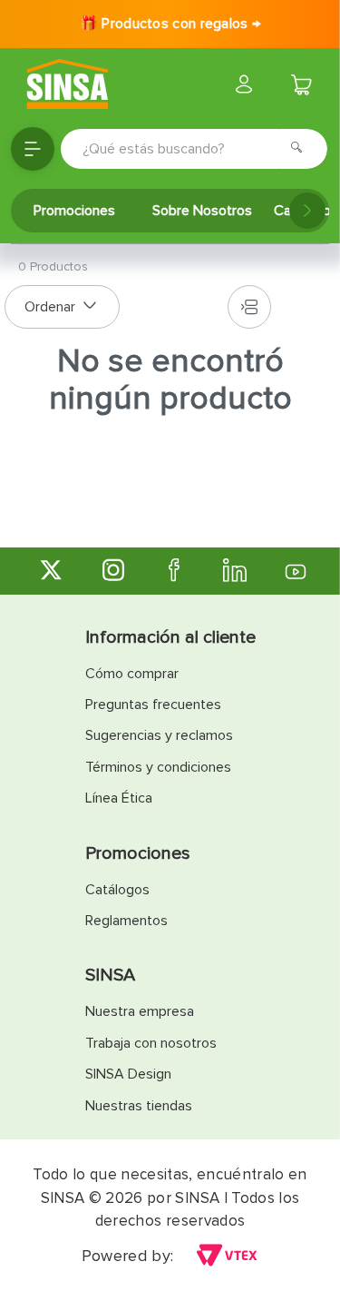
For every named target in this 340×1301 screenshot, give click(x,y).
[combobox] (194, 149)
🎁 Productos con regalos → (170, 24)
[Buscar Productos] (302, 149)
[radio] (249, 307)
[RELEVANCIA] (62, 307)
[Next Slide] (307, 210)
